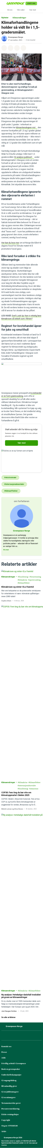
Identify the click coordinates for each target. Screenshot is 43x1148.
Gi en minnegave (8, 1097)
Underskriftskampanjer (11, 1075)
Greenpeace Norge (15, 37)
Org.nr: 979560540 (9, 1126)
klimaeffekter (24, 583)
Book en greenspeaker (10, 1069)
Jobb (3, 1058)
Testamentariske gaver (11, 1103)
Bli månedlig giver (9, 1086)
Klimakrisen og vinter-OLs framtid (17, 587)
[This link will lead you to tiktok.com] (20, 1036)
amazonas (34, 789)
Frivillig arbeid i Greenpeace (13, 1063)
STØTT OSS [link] (31, 3)
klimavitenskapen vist (25, 127)
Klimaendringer (19, 18)
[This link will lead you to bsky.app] (15, 1036)
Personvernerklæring (10, 1109)
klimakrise (23, 580)
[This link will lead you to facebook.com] (3, 1036)
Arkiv (3, 1131)
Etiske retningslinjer (10, 1114)
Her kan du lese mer (10, 243)
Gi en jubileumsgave (10, 1092)
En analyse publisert (23, 157)
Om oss (9, 10)
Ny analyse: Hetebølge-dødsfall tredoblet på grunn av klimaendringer (21, 996)
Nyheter (4, 18)
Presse (4, 1052)
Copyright (5, 1120)
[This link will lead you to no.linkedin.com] (32, 1036)
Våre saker (21, 10)
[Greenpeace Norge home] (15, 3)
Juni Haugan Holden (9, 1011)
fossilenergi (24, 577)
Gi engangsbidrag (8, 1080)
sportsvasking (35, 580)
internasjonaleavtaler (27, 785)
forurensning (36, 577)
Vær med (32, 10)
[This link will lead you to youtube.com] (26, 1036)
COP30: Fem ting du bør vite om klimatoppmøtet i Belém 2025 (16, 793)
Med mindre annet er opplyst (10, 1141)
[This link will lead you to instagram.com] (9, 1036)
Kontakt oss (6, 1046)
